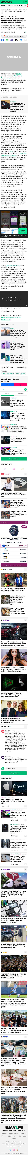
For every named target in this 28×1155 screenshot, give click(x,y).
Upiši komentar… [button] (10, 768)
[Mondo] (4, 1134)
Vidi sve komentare (14, 773)
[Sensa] (15, 1136)
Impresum (14, 1141)
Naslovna (3, 9)
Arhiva (19, 1146)
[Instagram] (20, 384)
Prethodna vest (8, 367)
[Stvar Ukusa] (4, 1136)
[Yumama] (23, 1134)
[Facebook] (7, 384)
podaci (23, 373)
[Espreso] (14, 1138)
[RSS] (22, 469)
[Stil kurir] (20, 1136)
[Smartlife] (6, 2)
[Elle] (10, 1136)
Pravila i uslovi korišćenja (9, 1144)
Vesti (8, 9)
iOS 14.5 (18, 74)
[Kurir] (11, 1134)
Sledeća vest (20, 367)
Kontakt (20, 1141)
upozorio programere (13, 265)
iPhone (17, 373)
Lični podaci (10, 373)
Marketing (8, 1141)
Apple (3, 373)
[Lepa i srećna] (16, 1134)
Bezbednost (14, 9)
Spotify (10, 151)
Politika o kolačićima (20, 1144)
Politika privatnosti (11, 1146)
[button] (25, 32)
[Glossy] (25, 1136)
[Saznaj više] (25, 474)
